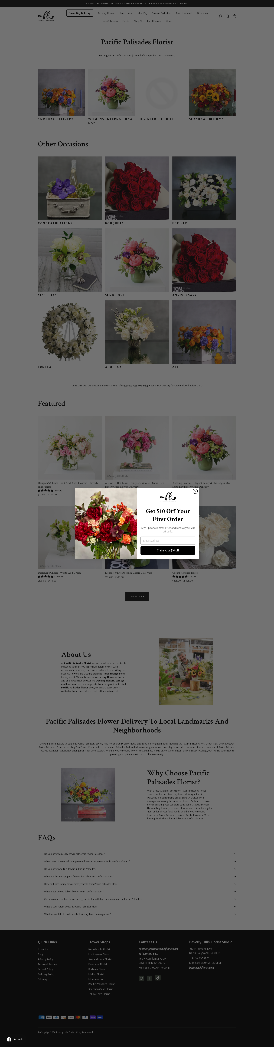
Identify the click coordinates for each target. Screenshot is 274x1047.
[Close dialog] (195, 491)
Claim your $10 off (168, 550)
